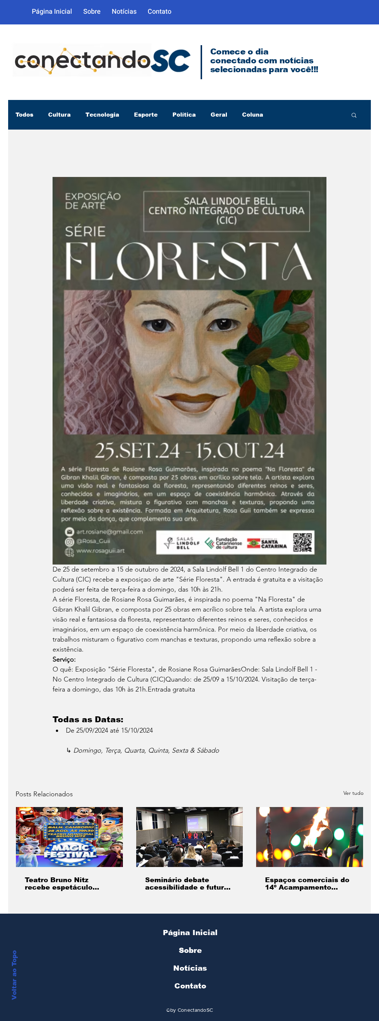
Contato (190, 986)
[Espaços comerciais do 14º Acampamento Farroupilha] (309, 837)
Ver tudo (353, 793)
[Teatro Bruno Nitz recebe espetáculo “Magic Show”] (69, 837)
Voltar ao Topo (14, 975)
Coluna (252, 114)
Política (184, 114)
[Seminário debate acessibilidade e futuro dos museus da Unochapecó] (189, 837)
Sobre (190, 950)
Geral (219, 114)
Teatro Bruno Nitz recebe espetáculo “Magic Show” (59, 883)
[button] (354, 115)
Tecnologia (102, 114)
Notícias (190, 968)
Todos (24, 114)
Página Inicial (190, 932)
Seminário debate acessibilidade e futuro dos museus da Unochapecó (186, 883)
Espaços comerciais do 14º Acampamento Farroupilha (307, 883)
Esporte (146, 114)
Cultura (59, 114)
